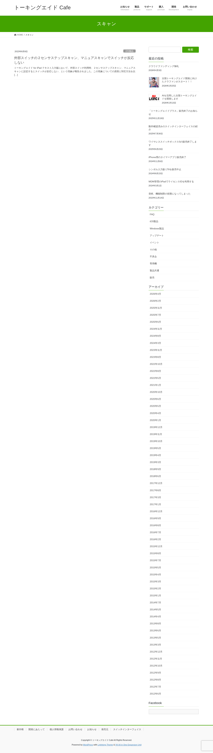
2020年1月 (155, 420)
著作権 (20, 729)
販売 (152, 277)
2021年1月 (155, 385)
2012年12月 (156, 651)
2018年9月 (155, 469)
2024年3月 (155, 343)
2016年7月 (155, 532)
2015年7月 (155, 560)
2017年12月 (156, 483)
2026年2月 (155, 301)
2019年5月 (155, 448)
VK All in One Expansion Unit (128, 745)
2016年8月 (155, 525)
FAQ (152, 214)
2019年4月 (155, 455)
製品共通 (154, 270)
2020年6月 (155, 399)
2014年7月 (155, 602)
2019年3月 (155, 462)
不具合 (153, 256)
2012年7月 (155, 686)
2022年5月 (155, 378)
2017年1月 (155, 504)
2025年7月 (155, 315)
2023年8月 (155, 357)
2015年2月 (155, 588)
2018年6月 (155, 476)
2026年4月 (155, 293)
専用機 (153, 263)
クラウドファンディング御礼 (164, 66)
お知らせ (92, 729)
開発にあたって (36, 729)
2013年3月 (155, 644)
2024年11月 (156, 329)
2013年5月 (155, 637)
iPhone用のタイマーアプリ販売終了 (167, 157)
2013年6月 (155, 630)
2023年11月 (156, 350)
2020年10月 (156, 392)
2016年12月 (156, 511)
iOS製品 (129, 51)
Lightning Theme (105, 745)
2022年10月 (156, 364)
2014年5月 (155, 609)
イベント (154, 242)
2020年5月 (155, 406)
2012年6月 (155, 693)
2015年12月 (156, 546)
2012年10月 (156, 665)
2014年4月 (155, 616)
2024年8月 (155, 335)
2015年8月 (155, 553)
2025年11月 (156, 307)
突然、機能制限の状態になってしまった (170, 193)
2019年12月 (156, 427)
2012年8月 (155, 679)
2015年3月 (155, 581)
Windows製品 (157, 228)
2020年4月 (155, 413)
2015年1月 (155, 595)
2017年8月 (155, 490)
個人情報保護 (57, 729)
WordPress (88, 745)
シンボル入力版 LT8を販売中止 (165, 169)
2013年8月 (155, 623)
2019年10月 (156, 441)
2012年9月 (155, 672)
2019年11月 (156, 434)
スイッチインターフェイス (127, 729)
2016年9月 (155, 518)
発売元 (104, 729)
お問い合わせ (75, 729)
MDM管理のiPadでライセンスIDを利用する (171, 181)
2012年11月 (156, 658)
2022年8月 (155, 371)
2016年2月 (155, 539)
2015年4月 (155, 574)
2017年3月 (155, 497)
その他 (153, 249)
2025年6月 (155, 321)
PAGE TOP (205, 727)
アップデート (157, 235)
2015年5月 (155, 567)
